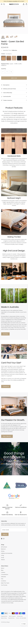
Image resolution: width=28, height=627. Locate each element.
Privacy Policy (20, 616)
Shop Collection (7, 436)
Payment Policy (11, 618)
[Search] (4, 4)
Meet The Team (5, 583)
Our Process (4, 585)
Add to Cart (14, 78)
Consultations (4, 574)
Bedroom (3, 549)
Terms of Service (12, 616)
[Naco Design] (14, 4)
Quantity (3, 68)
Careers (3, 572)
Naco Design (7, 622)
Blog (2, 570)
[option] (14, 20)
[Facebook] (1, 538)
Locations (3, 581)
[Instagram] (3, 538)
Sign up (5, 534)
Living (2, 555)
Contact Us (6, 386)
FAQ (2, 578)
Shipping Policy (4, 616)
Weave (3, 559)
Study (2, 557)
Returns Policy (4, 618)
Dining (2, 551)
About (2, 568)
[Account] (23, 4)
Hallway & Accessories (6, 553)
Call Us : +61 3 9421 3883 (21, 618)
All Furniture (4, 547)
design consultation (13, 1)
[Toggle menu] (1, 4)
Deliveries (3, 576)
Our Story (5, 334)
